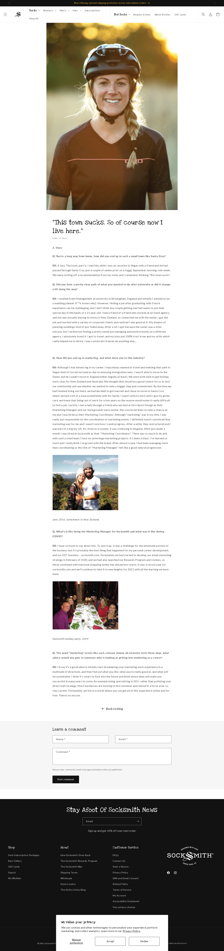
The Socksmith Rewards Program (79, 860)
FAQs (116, 855)
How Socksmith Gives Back (76, 855)
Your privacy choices (124, 907)
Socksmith (49, 943)
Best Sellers (15, 860)
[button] (5, 14)
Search (12, 872)
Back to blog (114, 708)
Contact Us (119, 860)
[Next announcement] (214, 3)
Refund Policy (120, 884)
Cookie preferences (177, 943)
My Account (119, 895)
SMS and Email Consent (126, 878)
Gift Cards (14, 866)
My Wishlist (14, 878)
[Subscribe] (137, 821)
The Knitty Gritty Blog (73, 889)
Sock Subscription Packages (24, 855)
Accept (110, 941)
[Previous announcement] (9, 3)
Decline (144, 941)
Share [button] (59, 247)
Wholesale (66, 878)
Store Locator (68, 884)
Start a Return (121, 866)
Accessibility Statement (126, 901)
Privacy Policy (120, 872)
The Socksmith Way (71, 866)
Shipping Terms (69, 872)
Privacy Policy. (132, 930)
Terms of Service (122, 889)
